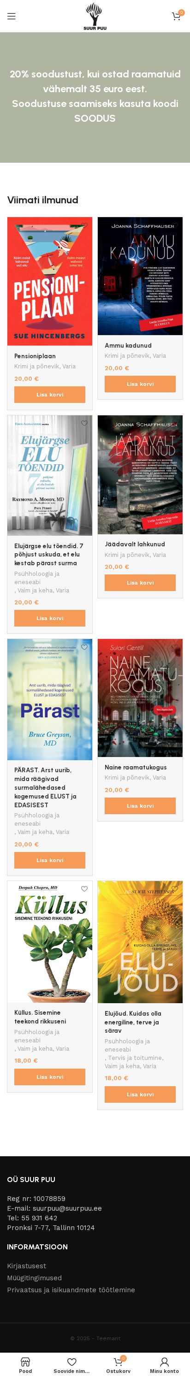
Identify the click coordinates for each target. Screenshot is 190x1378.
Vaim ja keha (35, 590)
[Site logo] (95, 16)
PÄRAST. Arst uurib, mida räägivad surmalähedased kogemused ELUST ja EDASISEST (45, 787)
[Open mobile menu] (11, 16)
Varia (69, 366)
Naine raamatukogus (136, 767)
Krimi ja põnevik (36, 366)
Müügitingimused (34, 1278)
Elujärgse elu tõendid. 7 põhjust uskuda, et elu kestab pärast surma (48, 554)
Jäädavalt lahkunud (135, 544)
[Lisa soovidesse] (84, 225)
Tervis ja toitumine (135, 1057)
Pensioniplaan (35, 356)
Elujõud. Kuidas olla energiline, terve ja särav (133, 1022)
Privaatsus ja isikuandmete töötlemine (71, 1290)
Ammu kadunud (128, 345)
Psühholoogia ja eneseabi (36, 578)
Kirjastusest (26, 1266)
